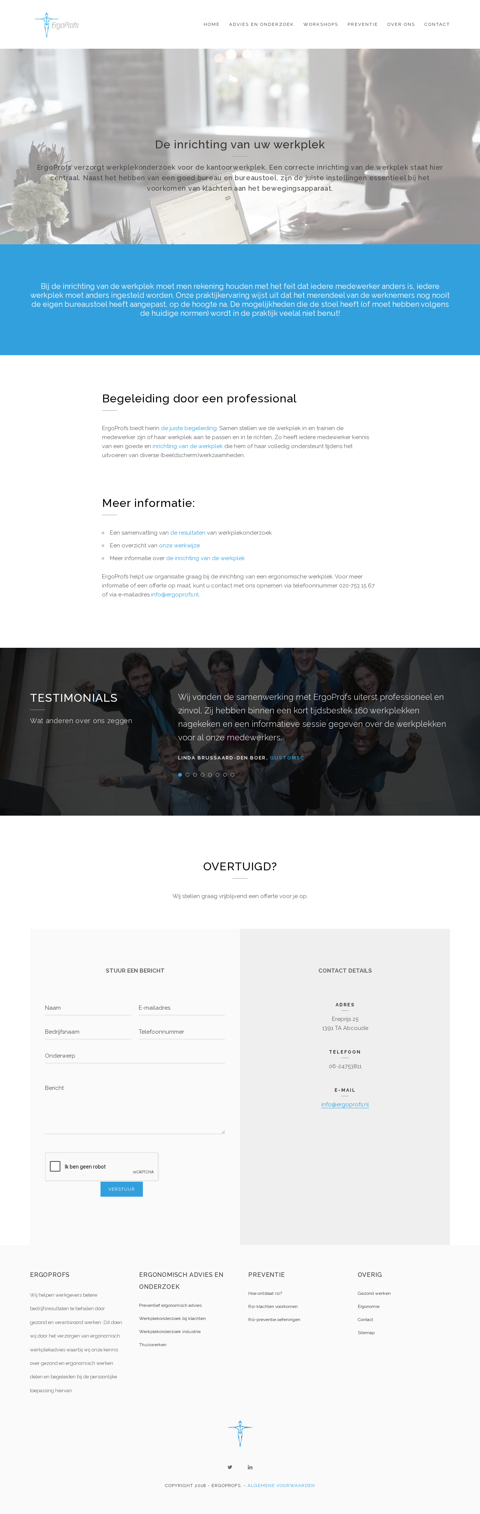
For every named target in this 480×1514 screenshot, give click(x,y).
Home (212, 24)
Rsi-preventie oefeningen (274, 1319)
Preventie (363, 24)
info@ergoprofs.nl (175, 594)
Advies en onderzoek (261, 24)
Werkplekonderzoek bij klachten (172, 1318)
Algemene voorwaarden (281, 1485)
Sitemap (366, 1332)
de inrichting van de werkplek (205, 558)
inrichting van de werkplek (187, 446)
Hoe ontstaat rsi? (265, 1293)
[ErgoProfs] (58, 24)
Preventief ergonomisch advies (170, 1305)
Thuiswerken (152, 1344)
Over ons (401, 24)
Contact (437, 24)
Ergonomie (369, 1306)
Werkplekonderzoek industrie (170, 1331)
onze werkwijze (179, 545)
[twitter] (230, 1467)
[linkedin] (250, 1467)
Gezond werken (374, 1293)
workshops (320, 24)
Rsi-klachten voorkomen (273, 1306)
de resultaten (188, 532)
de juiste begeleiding (189, 428)
